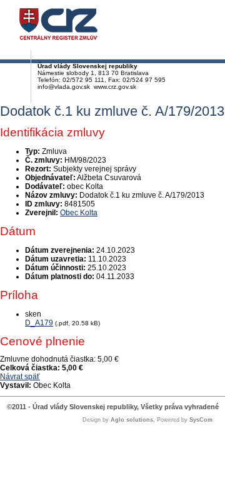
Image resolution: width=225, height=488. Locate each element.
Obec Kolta (79, 212)
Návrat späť (20, 376)
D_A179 (39, 322)
